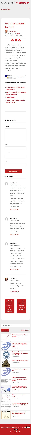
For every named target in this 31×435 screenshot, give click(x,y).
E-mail (7, 153)
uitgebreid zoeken (25, 330)
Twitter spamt (10, 97)
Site (6, 161)
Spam (8, 9)
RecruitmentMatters (6, 427)
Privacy (3, 9)
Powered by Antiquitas (15, 432)
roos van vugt (14, 218)
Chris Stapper (13, 243)
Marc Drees (12, 31)
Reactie (7, 126)
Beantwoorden (14, 209)
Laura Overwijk (14, 183)
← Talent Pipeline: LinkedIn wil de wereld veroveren (9, 306)
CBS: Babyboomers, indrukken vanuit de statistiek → (22, 306)
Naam (7, 144)
